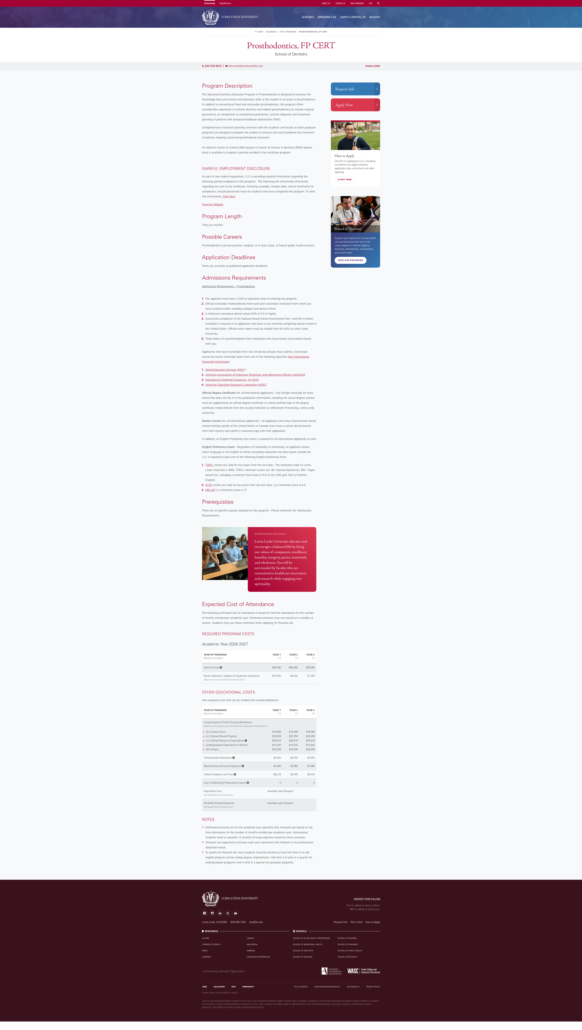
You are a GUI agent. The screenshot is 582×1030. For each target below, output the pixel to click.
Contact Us (340, 3)
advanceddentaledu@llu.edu (245, 65)
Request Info (344, 89)
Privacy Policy (373, 987)
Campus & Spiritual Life (353, 17)
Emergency (248, 987)
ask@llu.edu (256, 922)
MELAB (210, 490)
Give (370, 3)
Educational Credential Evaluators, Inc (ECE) (232, 379)
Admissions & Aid (327, 17)
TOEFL (209, 465)
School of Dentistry (348, 229)
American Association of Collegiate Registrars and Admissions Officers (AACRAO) (255, 374)
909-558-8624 (213, 65)
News (204, 950)
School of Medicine (302, 957)
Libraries (206, 957)
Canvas (250, 938)
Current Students (211, 944)
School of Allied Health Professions (311, 938)
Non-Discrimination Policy (327, 987)
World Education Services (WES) (225, 369)
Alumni (205, 938)
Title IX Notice (301, 987)
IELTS (208, 485)
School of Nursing (347, 938)
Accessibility (353, 987)
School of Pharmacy (348, 944)
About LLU (326, 3)
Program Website (212, 204)
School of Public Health (350, 950)
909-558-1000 (238, 922)
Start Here (345, 179)
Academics (308, 17)
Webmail (251, 950)
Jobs (204, 987)
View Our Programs (350, 260)
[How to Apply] (355, 136)
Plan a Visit (372, 66)
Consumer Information (258, 957)
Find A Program (357, 3)
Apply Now (344, 105)
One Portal (252, 944)
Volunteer (219, 987)
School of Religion (347, 957)
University (209, 3)
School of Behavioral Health (307, 944)
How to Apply (344, 156)
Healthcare (225, 3)
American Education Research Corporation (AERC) (236, 384)
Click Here (229, 196)
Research (375, 17)
